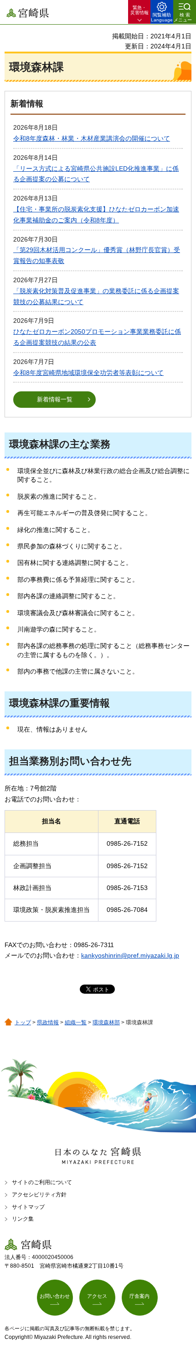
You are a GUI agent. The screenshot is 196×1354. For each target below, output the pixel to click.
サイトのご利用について (42, 1182)
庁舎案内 (139, 1296)
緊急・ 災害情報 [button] (139, 10)
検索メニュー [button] (183, 17)
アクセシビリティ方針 (39, 1194)
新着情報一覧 (54, 399)
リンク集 (23, 1219)
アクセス (97, 1296)
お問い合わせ (55, 1296)
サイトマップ (28, 1207)
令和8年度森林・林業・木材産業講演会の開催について (91, 138)
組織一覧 (76, 1022)
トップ (23, 1022)
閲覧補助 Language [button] (162, 17)
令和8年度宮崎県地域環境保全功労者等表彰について (88, 372)
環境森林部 (106, 1022)
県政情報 (48, 1022)
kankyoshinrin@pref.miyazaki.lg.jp (130, 955)
